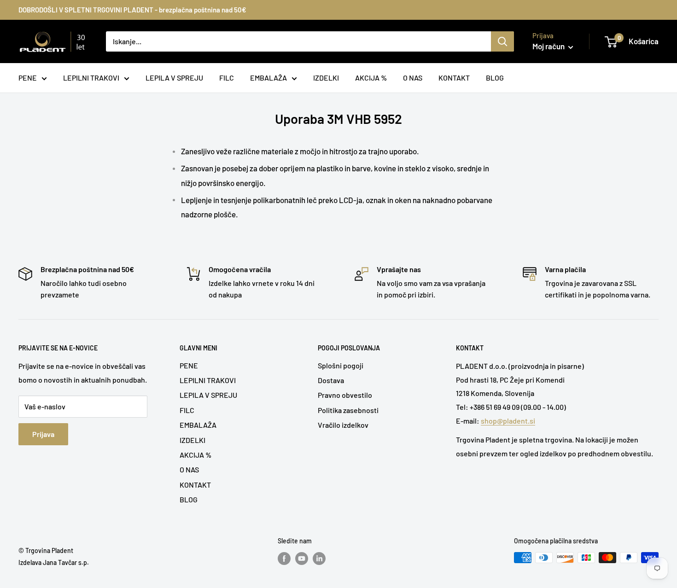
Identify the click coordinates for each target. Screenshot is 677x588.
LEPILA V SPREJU (208, 394)
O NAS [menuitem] (412, 77)
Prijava (43, 434)
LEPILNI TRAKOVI (208, 380)
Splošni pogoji (340, 365)
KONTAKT (195, 484)
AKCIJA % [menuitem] (371, 77)
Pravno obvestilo (345, 394)
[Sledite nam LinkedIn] (319, 558)
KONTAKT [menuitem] (454, 77)
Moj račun (549, 46)
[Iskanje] (502, 41)
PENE (189, 365)
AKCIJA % (195, 454)
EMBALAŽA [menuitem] (268, 77)
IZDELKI (192, 440)
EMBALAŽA (198, 424)
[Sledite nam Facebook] (284, 558)
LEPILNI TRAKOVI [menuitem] (91, 77)
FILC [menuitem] (226, 77)
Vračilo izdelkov (343, 424)
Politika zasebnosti (348, 410)
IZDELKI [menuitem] (326, 77)
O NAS (189, 469)
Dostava (331, 380)
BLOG (189, 499)
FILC (187, 410)
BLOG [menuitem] (495, 77)
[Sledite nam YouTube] (301, 558)
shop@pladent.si (508, 420)
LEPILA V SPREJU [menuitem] (174, 77)
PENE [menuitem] (27, 77)
